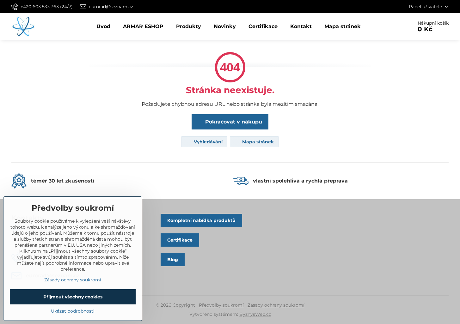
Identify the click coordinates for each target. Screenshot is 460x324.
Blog (172, 259)
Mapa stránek (257, 142)
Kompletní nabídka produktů (201, 220)
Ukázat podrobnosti (73, 311)
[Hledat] (390, 26)
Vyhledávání (208, 142)
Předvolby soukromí (221, 305)
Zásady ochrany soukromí (276, 305)
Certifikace (180, 240)
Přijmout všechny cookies (72, 297)
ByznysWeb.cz (255, 314)
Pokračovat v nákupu (233, 122)
